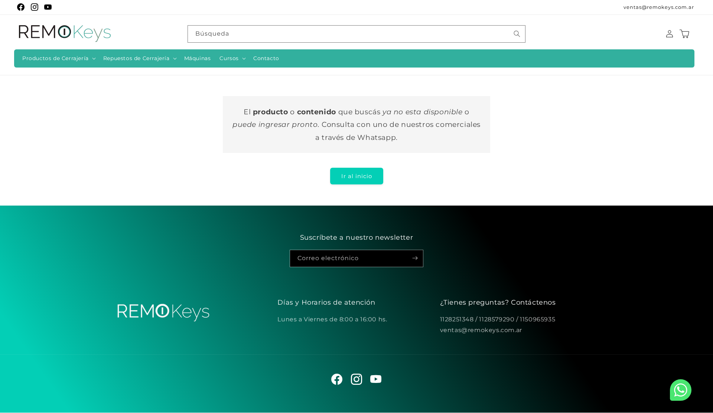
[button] (58, 58)
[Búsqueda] (517, 34)
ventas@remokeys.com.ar (659, 7)
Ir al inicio (356, 176)
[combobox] (356, 34)
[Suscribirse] (415, 258)
